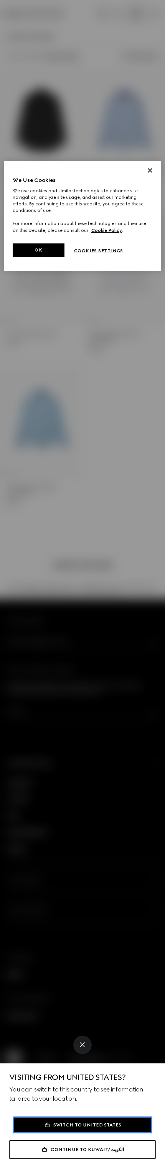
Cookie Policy (106, 230)
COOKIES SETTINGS (98, 250)
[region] (82, 216)
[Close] (82, 1045)
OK (38, 250)
